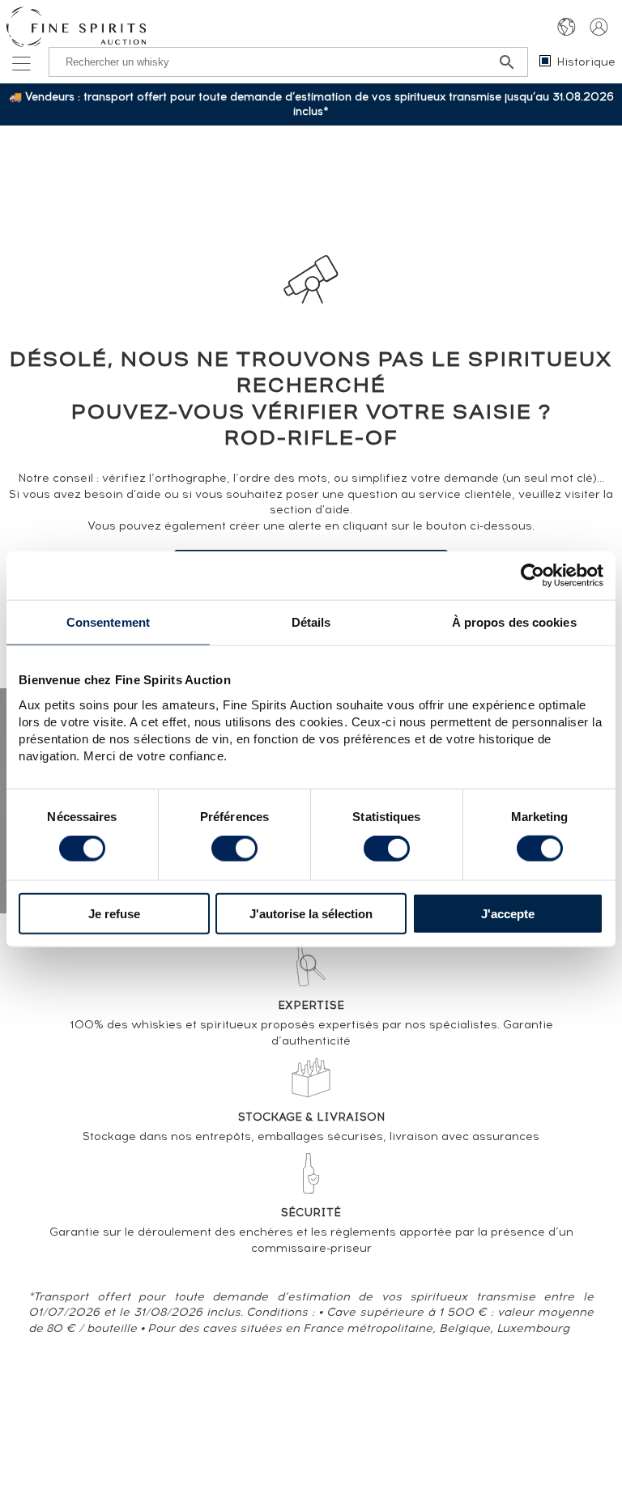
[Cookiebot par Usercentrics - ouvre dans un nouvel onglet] (532, 576)
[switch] (234, 849)
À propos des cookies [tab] (514, 622)
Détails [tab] (311, 622)
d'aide (332, 510)
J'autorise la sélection (311, 913)
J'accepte (508, 913)
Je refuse (114, 913)
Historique (586, 62)
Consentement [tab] (108, 622)
